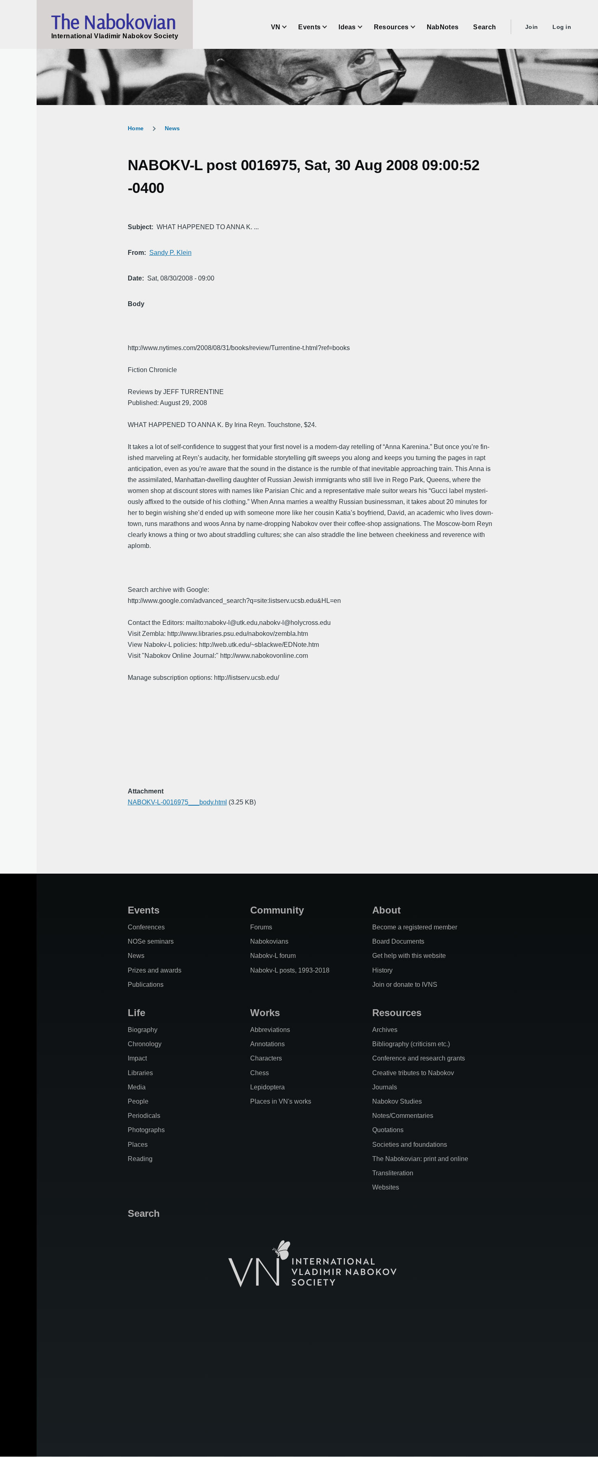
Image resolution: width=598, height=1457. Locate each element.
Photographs (146, 1129)
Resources (396, 1012)
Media (137, 1087)
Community (277, 910)
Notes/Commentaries (402, 1115)
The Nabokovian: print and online (420, 1158)
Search (144, 1213)
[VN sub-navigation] (289, 27)
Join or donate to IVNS (404, 984)
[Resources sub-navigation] (418, 27)
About (386, 910)
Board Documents (398, 941)
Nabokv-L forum (273, 955)
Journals (384, 1087)
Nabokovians (269, 941)
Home (136, 128)
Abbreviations (270, 1029)
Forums (261, 927)
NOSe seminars (151, 941)
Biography (142, 1029)
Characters (266, 1058)
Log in (561, 27)
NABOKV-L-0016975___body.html (177, 802)
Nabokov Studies (397, 1101)
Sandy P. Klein (170, 252)
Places (138, 1144)
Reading (140, 1158)
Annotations (267, 1044)
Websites (385, 1187)
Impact (137, 1058)
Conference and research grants (418, 1058)
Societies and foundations (409, 1144)
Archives (384, 1029)
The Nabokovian (113, 21)
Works (265, 1012)
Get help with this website (409, 955)
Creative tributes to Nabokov (413, 1072)
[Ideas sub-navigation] (365, 27)
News (172, 128)
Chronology (145, 1044)
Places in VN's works (280, 1101)
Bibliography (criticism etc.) (411, 1044)
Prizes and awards (154, 970)
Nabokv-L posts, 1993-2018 (290, 970)
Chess (259, 1072)
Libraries (140, 1072)
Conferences (146, 927)
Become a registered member (414, 927)
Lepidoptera (267, 1087)
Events (143, 910)
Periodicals (144, 1115)
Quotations (388, 1129)
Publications (146, 984)
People (138, 1101)
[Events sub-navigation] (329, 27)
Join (531, 27)
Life (136, 1012)
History (382, 970)
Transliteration (392, 1173)
